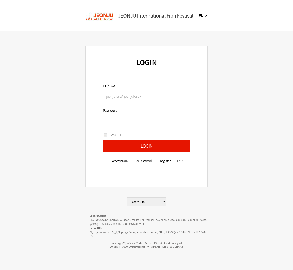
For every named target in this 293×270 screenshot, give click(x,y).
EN (201, 15)
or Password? (144, 161)
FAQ (179, 161)
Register (165, 161)
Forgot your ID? (120, 161)
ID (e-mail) (110, 85)
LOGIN (146, 146)
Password (110, 110)
